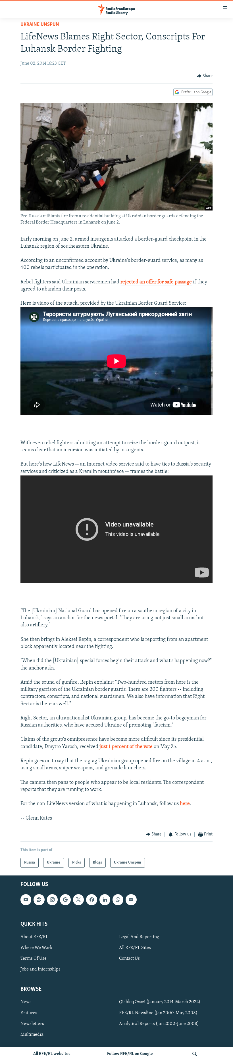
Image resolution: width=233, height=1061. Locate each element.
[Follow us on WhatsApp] (118, 899)
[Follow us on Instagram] (52, 899)
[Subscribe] (131, 899)
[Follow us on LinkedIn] (104, 899)
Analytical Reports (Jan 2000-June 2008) (159, 1024)
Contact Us (129, 958)
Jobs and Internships (40, 969)
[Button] (205, 76)
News (26, 1002)
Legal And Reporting (139, 937)
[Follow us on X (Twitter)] (78, 899)
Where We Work (36, 948)
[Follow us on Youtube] (25, 899)
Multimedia (31, 1034)
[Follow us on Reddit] (39, 899)
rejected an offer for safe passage (156, 282)
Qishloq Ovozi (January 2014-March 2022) (159, 1002)
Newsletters (32, 1024)
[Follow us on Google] (65, 899)
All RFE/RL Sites (135, 948)
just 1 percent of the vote (126, 747)
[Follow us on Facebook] (91, 899)
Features (28, 1013)
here (185, 804)
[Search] (194, 1054)
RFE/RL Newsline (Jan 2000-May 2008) (158, 1013)
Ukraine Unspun (39, 24)
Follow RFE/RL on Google (130, 1054)
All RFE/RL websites (51, 1054)
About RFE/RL (34, 937)
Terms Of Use (33, 958)
